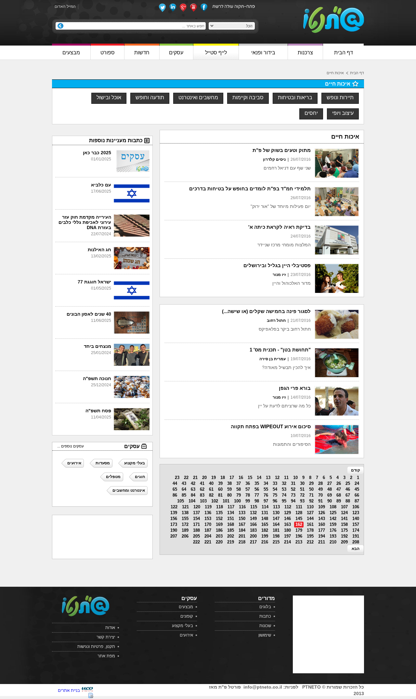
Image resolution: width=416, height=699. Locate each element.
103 (203, 501)
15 (250, 477)
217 (253, 542)
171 (196, 524)
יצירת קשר (106, 637)
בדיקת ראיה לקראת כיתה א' (279, 227)
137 (196, 512)
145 (298, 518)
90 (329, 501)
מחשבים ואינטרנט (198, 97)
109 (321, 506)
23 (177, 477)
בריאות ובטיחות (295, 97)
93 (302, 501)
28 (320, 483)
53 (284, 489)
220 (219, 542)
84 (193, 495)
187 (207, 530)
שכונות (265, 625)
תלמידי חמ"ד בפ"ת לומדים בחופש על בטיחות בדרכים (250, 188)
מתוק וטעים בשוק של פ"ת (282, 150)
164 (276, 524)
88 (347, 501)
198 (276, 536)
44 (175, 483)
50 (311, 489)
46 (347, 489)
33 (275, 483)
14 (259, 477)
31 (293, 483)
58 (238, 489)
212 (310, 542)
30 (302, 483)
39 (220, 483)
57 (247, 489)
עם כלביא (101, 184)
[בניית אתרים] (87, 690)
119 (208, 506)
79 (238, 495)
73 (293, 495)
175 (344, 530)
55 (266, 489)
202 (230, 536)
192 (344, 536)
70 (320, 495)
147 (276, 518)
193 (333, 536)
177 (321, 530)
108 (333, 506)
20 (204, 477)
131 (264, 512)
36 (247, 483)
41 (202, 483)
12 (277, 477)
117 (231, 506)
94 (293, 501)
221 (207, 542)
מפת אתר (106, 655)
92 (311, 501)
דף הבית (357, 73)
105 (180, 501)
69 (329, 495)
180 (287, 530)
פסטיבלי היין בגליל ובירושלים (277, 265)
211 (321, 542)
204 (207, 536)
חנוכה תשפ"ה (97, 378)
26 (338, 483)
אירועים (186, 635)
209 (344, 542)
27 (329, 483)
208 (355, 542)
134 (230, 512)
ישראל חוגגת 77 (94, 281)
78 (247, 495)
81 (220, 495)
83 (202, 495)
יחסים (311, 113)
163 (287, 524)
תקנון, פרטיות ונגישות (96, 646)
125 (333, 512)
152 (219, 518)
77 (256, 495)
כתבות (265, 616)
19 (213, 477)
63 (193, 489)
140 (355, 518)
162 (298, 524)
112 (287, 506)
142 (333, 518)
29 (311, 483)
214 (287, 542)
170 (207, 524)
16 (241, 477)
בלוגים (265, 606)
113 (276, 506)
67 (347, 495)
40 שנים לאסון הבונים (89, 314)
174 (355, 530)
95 (284, 501)
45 (357, 489)
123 (355, 512)
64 (184, 489)
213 (298, 542)
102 (214, 501)
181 (276, 530)
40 (211, 483)
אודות (110, 627)
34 (266, 483)
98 (256, 501)
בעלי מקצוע (182, 625)
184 (242, 530)
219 (230, 542)
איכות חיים (335, 73)
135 (219, 512)
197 (287, 536)
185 (230, 530)
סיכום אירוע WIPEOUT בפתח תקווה (271, 426)
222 (196, 542)
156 (173, 518)
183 (253, 530)
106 (355, 506)
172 (185, 524)
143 (321, 518)
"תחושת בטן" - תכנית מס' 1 (280, 349)
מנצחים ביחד (97, 346)
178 (310, 530)
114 (265, 506)
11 (286, 477)
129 (287, 512)
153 (207, 518)
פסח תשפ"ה (98, 410)
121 (185, 506)
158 (344, 524)
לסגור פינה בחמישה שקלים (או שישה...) (266, 311)
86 (175, 495)
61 (211, 489)
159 (333, 524)
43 (184, 483)
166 (253, 524)
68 (338, 495)
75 (275, 495)
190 (173, 530)
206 (185, 536)
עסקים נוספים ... (70, 446)
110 (310, 506)
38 (229, 483)
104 (191, 501)
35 (256, 483)
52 (293, 489)
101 (226, 501)
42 (193, 483)
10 (295, 477)
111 (299, 506)
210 (333, 542)
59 (229, 489)
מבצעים (186, 606)
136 (207, 512)
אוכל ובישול (109, 97)
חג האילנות (99, 249)
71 (311, 495)
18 (222, 477)
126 (321, 512)
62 (202, 489)
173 (173, 524)
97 (266, 501)
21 (195, 477)
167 (242, 524)
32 (284, 483)
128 (298, 512)
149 (253, 518)
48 (329, 489)
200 (253, 536)
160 (321, 524)
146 (287, 518)
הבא (355, 548)
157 (355, 524)
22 (186, 477)
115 (253, 506)
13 (268, 477)
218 (242, 542)
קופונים (186, 616)
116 (242, 506)
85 (184, 495)
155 (185, 518)
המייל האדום (65, 6)
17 (231, 477)
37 (238, 483)
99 (247, 501)
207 (173, 536)
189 (185, 530)
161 (310, 524)
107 (344, 506)
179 (298, 530)
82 (211, 495)
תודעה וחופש (150, 97)
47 (338, 489)
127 (310, 512)
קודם (355, 470)
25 (347, 483)
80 (229, 495)
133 (242, 512)
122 (174, 506)
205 (196, 536)
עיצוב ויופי (343, 113)
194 (321, 536)
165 (264, 524)
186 (219, 530)
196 (298, 536)
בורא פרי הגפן (295, 388)
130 (276, 512)
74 (284, 495)
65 (175, 489)
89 (338, 501)
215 (276, 542)
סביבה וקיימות (248, 97)
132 (253, 512)
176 (333, 530)
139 (173, 512)
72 (302, 495)
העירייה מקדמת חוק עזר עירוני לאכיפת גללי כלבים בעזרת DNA (84, 222)
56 (256, 489)
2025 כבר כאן (97, 152)
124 (344, 512)
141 (344, 518)
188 (196, 530)
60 (220, 489)
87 (357, 501)
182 (264, 530)
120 (196, 506)
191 (355, 536)
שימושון (264, 635)
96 (275, 501)
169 (219, 524)
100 (237, 501)
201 (242, 536)
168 (230, 524)
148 (264, 518)
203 (219, 536)
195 (310, 536)
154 (196, 518)
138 (185, 512)
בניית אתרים (69, 690)
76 (266, 495)
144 (310, 518)
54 (275, 489)
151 (230, 518)
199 (264, 536)
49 (320, 489)
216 (264, 542)
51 (302, 489)
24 (357, 483)
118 (219, 506)
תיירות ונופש (340, 97)
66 (357, 495)
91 (320, 501)
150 (242, 518)
